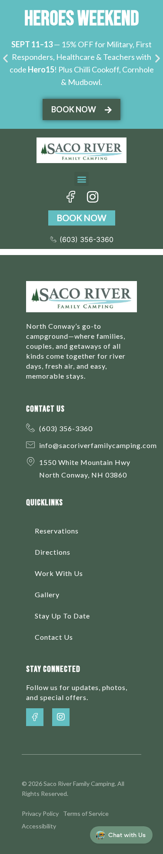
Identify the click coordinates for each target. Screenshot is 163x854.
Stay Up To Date (62, 616)
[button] (5, 57)
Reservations (57, 531)
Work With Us (59, 573)
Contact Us (54, 637)
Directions (52, 552)
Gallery (47, 594)
